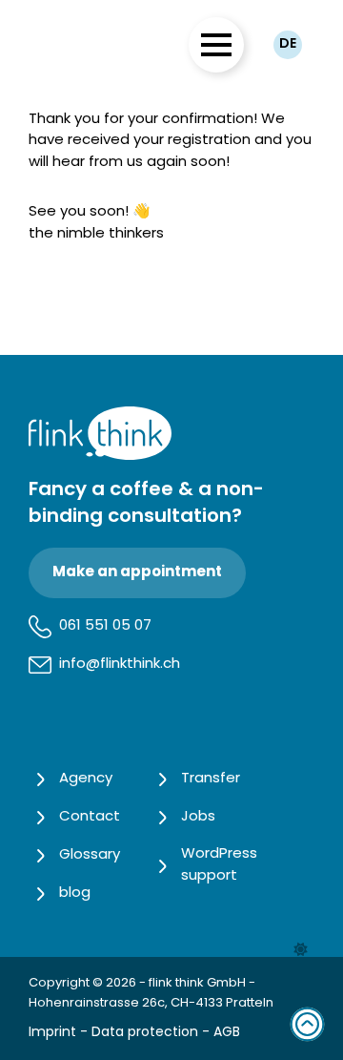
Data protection (144, 1033)
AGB (226, 1033)
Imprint (52, 1033)
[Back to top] (307, 1024)
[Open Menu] (216, 45)
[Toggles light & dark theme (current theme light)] (300, 950)
